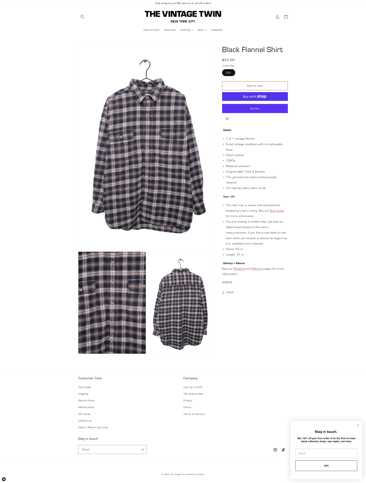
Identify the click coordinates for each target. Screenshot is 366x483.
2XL (228, 72)
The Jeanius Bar (193, 394)
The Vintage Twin (178, 474)
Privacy (187, 400)
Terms (187, 407)
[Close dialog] (358, 425)
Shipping (239, 268)
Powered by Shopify (195, 474)
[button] (82, 17)
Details (227, 130)
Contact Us (85, 421)
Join (326, 465)
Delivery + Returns (234, 263)
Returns (257, 268)
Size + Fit (228, 196)
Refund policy (86, 407)
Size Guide (277, 210)
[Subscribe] (142, 449)
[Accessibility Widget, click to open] (4, 479)
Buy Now (254, 108)
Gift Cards (84, 414)
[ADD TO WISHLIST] (227, 119)
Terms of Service (194, 414)
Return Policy (86, 400)
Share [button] (230, 292)
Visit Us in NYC (192, 387)
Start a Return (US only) (93, 427)
